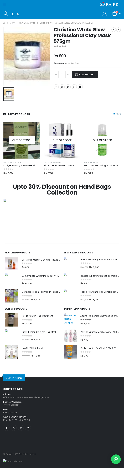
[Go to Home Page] (4, 23)
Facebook (56, 86)
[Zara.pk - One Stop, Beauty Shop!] (109, 4)
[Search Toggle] (5, 13)
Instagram (21, 428)
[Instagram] (18, 13)
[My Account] (104, 13)
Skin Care (75, 63)
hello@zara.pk (10, 412)
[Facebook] (12, 13)
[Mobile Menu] (5, 4)
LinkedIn (68, 86)
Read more (35, 127)
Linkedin (28, 428)
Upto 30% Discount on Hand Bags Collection (62, 190)
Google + (74, 86)
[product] (11, 263)
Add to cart (87, 74)
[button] (113, 114)
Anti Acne (7, 162)
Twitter (62, 86)
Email (80, 86)
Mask (67, 63)
